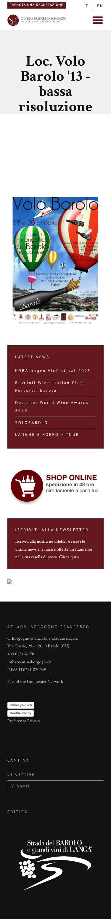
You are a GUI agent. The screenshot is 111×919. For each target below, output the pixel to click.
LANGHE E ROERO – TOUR (47, 434)
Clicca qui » (69, 557)
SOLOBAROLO (31, 422)
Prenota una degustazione (36, 5)
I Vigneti (18, 786)
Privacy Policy (21, 705)
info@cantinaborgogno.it (29, 662)
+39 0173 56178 (20, 654)
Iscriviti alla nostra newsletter (41, 541)
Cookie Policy (20, 713)
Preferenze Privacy (23, 721)
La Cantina (21, 774)
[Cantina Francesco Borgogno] (37, 25)
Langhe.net (36, 682)
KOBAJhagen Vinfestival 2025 (53, 370)
